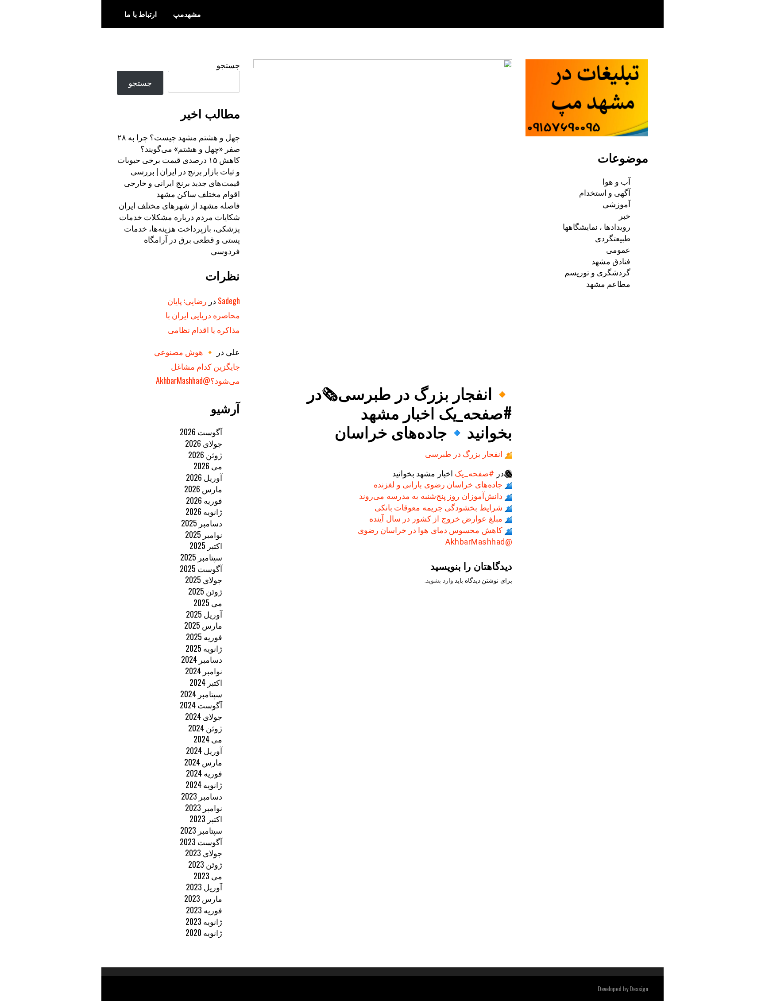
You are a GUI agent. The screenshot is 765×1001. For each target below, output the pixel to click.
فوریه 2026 (204, 500)
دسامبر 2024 (201, 659)
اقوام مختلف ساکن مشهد (198, 193)
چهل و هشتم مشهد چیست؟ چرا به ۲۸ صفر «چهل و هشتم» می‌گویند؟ (178, 142)
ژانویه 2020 (203, 932)
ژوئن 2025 (205, 591)
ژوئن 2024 (205, 728)
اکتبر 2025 (205, 545)
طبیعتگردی (612, 237)
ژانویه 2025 (203, 648)
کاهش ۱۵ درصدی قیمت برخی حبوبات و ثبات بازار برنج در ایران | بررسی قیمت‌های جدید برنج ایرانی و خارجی (178, 171)
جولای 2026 (203, 443)
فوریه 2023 (204, 910)
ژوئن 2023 (205, 864)
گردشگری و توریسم (597, 272)
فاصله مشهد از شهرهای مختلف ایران (179, 205)
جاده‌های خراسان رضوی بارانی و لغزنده (438, 484)
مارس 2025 (203, 625)
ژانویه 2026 (203, 511)
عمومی (618, 249)
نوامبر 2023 (203, 807)
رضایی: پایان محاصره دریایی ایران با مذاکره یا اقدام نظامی (203, 315)
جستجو (228, 64)
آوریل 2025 (204, 614)
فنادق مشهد (610, 261)
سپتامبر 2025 (201, 557)
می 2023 (207, 875)
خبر (624, 215)
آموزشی (616, 203)
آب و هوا (616, 181)
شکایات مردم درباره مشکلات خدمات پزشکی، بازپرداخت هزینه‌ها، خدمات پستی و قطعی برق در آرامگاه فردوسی (179, 233)
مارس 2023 (203, 898)
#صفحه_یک (474, 473)
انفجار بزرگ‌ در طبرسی (463, 454)
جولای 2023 (203, 852)
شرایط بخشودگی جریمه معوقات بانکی (438, 507)
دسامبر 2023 (201, 796)
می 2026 (207, 466)
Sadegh (229, 300)
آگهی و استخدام (604, 192)
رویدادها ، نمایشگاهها (596, 226)
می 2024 (207, 739)
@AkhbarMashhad (478, 541)
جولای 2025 (203, 579)
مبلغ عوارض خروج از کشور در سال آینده (435, 518)
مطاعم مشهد (608, 283)
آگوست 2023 (201, 841)
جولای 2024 (203, 716)
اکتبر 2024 (205, 682)
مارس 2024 (203, 762)
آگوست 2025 (201, 568)
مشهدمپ (187, 13)
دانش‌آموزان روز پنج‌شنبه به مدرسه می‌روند (430, 496)
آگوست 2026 (201, 431)
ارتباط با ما (140, 13)
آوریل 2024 (204, 750)
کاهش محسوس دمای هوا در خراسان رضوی (430, 530)
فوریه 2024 (204, 773)
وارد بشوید (439, 580)
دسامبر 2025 (201, 523)
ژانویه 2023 (203, 921)
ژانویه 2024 (203, 784)
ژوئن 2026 (205, 454)
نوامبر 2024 (203, 670)
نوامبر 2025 (203, 534)
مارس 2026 (203, 489)
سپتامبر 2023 (201, 830)
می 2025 (207, 602)
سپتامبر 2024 (201, 694)
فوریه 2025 (204, 636)
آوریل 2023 (204, 887)
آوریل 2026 (204, 477)
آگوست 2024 (201, 705)
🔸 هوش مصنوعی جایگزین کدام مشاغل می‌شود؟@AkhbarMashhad (197, 366)
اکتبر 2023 (205, 818)
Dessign (639, 988)
